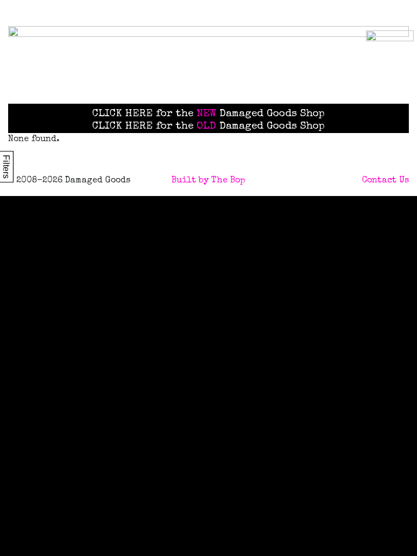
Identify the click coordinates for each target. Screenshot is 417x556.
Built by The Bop (208, 180)
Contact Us (385, 180)
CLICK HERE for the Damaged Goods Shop (208, 114)
